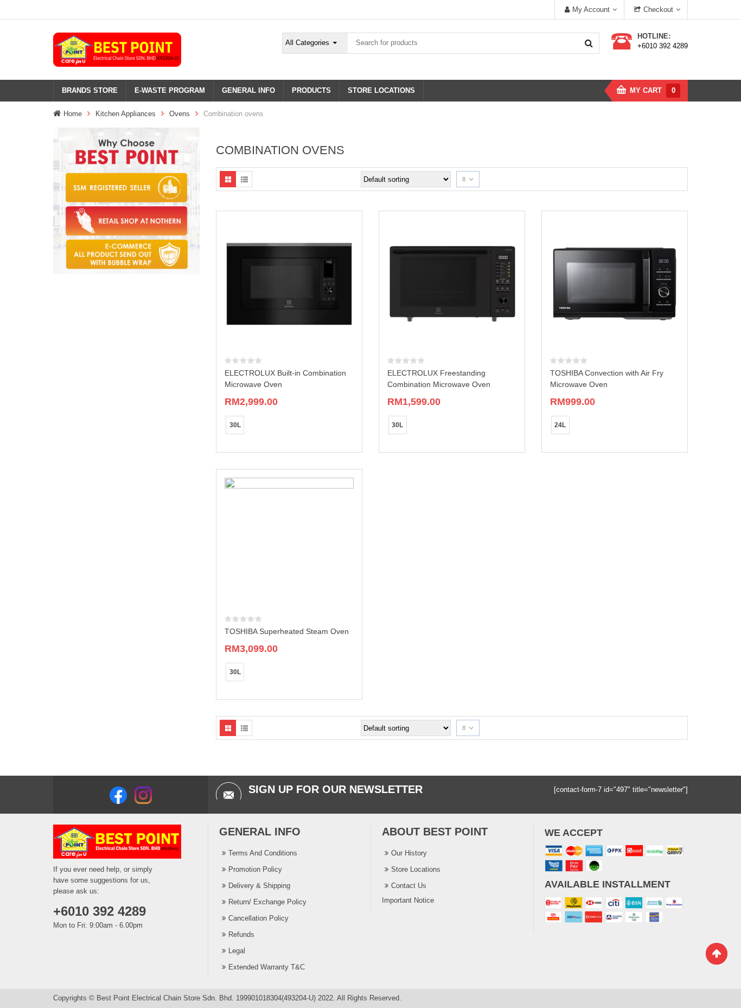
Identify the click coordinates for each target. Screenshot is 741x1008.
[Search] (588, 43)
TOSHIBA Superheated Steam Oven (287, 631)
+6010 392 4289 (662, 46)
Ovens (179, 114)
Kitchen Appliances (125, 114)
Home (72, 114)
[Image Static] (126, 200)
